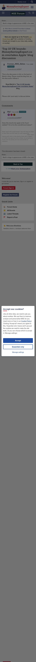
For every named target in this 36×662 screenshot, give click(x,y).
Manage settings (18, 352)
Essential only (18, 347)
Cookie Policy (26, 321)
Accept (18, 340)
